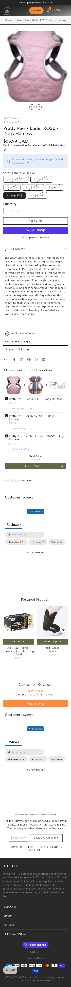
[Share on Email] (43, 359)
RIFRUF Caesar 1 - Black (52, 649)
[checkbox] (57, 542)
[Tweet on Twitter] (21, 359)
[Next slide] (39, 107)
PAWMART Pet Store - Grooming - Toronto (40, 977)
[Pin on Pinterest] (29, 359)
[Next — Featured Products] (63, 630)
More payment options (35, 237)
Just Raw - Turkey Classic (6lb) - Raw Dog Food (18, 651)
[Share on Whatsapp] (36, 359)
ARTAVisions (43, 980)
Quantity (9, 204)
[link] (18, 838)
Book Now (36, 10)
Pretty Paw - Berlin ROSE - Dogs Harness (35, 398)
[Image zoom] (35, 66)
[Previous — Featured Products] (8, 630)
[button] (35, 221)
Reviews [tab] (13, 525)
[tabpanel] (35, 560)
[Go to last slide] (32, 107)
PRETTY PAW (11, 118)
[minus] (6, 211)
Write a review (35, 511)
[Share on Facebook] (14, 359)
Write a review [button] (35, 703)
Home (8, 20)
